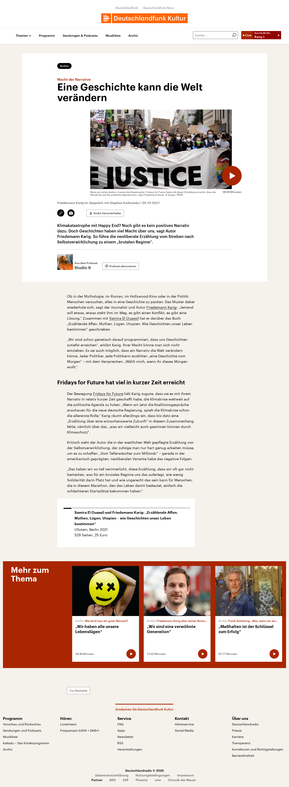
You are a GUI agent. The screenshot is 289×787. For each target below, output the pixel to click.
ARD (112, 780)
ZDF (126, 780)
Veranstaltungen (129, 749)
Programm (47, 35)
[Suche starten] (234, 35)
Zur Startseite (78, 690)
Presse (237, 730)
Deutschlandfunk (126, 7)
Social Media (184, 730)
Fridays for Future (108, 393)
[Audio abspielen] (232, 176)
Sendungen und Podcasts (22, 730)
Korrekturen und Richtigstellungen (257, 749)
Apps (121, 730)
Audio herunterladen (107, 213)
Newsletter (125, 737)
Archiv (133, 35)
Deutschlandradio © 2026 (144, 770)
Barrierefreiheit (243, 755)
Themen (22, 35)
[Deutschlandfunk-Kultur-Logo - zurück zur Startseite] (144, 18)
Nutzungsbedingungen (152, 775)
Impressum (185, 775)
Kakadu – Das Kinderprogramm (26, 743)
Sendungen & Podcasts (80, 35)
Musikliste (113, 35)
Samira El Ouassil (124, 318)
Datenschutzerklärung (111, 775)
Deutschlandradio (245, 724)
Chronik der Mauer (182, 780)
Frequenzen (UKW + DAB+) (79, 730)
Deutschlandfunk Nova (158, 7)
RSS (120, 743)
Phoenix (142, 780)
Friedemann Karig (161, 307)
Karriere (238, 737)
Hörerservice (184, 724)
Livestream (68, 724)
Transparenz (241, 743)
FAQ (120, 724)
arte (158, 780)
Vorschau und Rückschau (22, 724)
